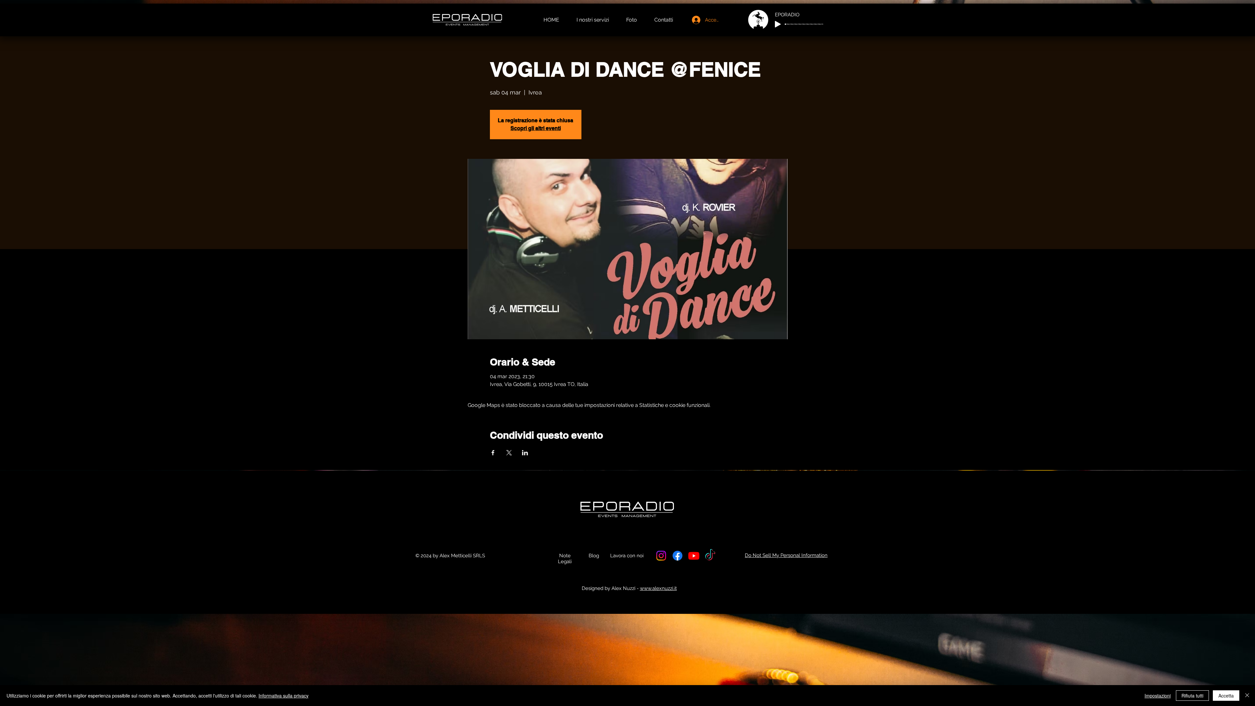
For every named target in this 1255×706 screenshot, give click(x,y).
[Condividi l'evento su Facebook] (493, 452)
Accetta (1226, 695)
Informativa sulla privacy (284, 695)
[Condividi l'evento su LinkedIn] (525, 452)
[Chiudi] (1247, 695)
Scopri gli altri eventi (535, 128)
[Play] (778, 24)
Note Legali (565, 558)
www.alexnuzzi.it (658, 588)
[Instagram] (661, 555)
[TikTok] (710, 555)
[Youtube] (693, 555)
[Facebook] (677, 555)
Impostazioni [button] (1158, 695)
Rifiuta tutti (1192, 695)
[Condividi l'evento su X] (509, 452)
